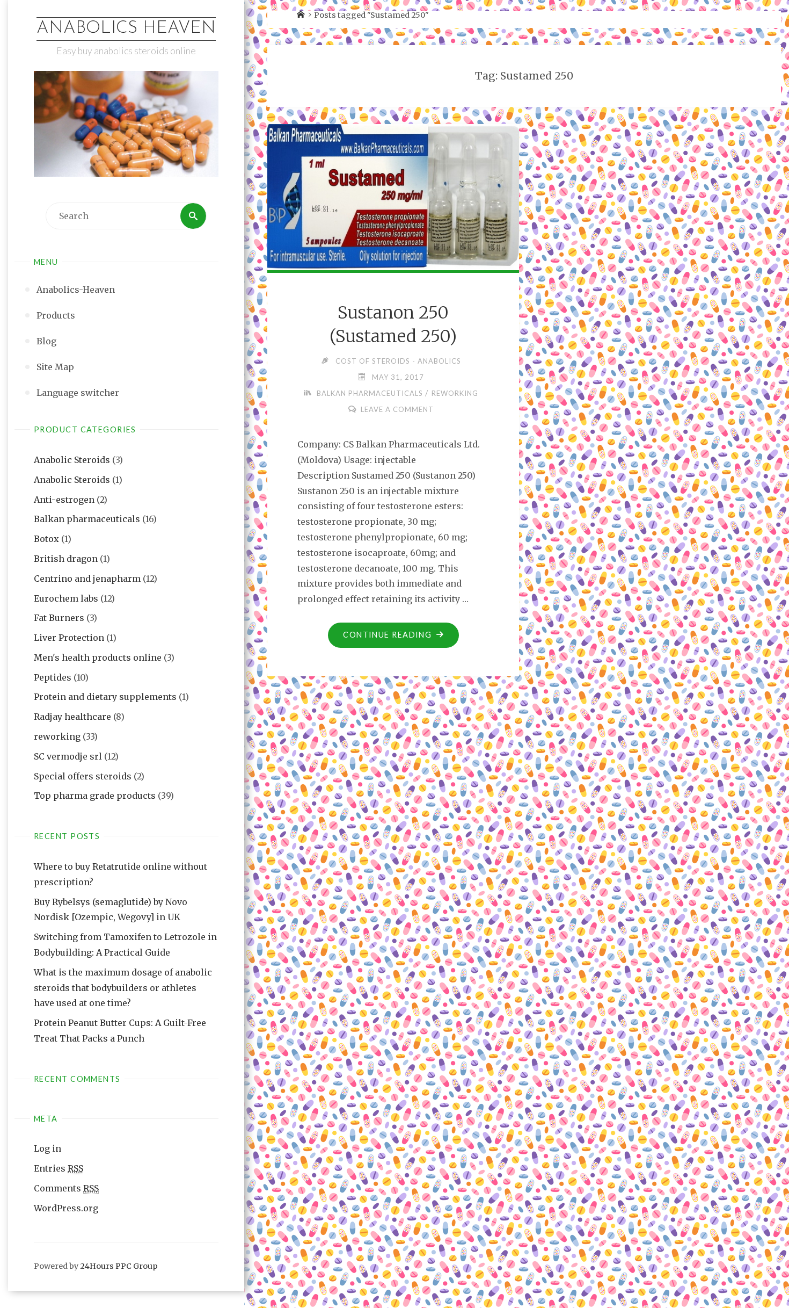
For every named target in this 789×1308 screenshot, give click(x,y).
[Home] (300, 15)
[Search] (193, 216)
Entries (58, 1168)
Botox (46, 538)
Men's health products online (98, 657)
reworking (57, 736)
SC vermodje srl (68, 756)
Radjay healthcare (72, 716)
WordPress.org (66, 1208)
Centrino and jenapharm (87, 578)
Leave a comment (397, 409)
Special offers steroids (83, 776)
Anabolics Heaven (126, 28)
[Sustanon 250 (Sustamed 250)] (393, 195)
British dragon (66, 558)
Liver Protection (69, 637)
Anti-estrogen (64, 499)
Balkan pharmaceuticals (87, 519)
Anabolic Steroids (72, 459)
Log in (47, 1148)
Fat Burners (59, 617)
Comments (66, 1188)
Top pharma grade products (95, 795)
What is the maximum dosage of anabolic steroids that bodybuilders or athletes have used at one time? (123, 988)
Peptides (52, 677)
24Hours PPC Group (119, 1266)
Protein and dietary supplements (105, 696)
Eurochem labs (66, 598)
